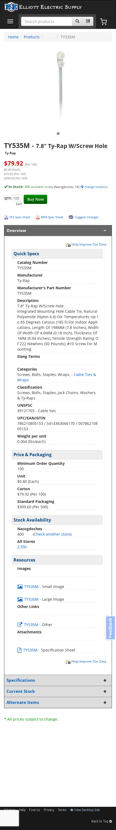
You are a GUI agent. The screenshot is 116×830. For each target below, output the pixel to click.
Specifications (20, 680)
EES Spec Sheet (19, 217)
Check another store (52, 534)
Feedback (110, 628)
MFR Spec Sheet (52, 217)
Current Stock (20, 691)
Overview (16, 230)
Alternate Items (22, 702)
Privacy (49, 810)
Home (13, 36)
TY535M (31, 586)
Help (22, 810)
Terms (62, 810)
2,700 (22, 546)
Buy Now (35, 199)
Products (32, 36)
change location (95, 187)
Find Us (34, 810)
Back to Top (100, 821)
